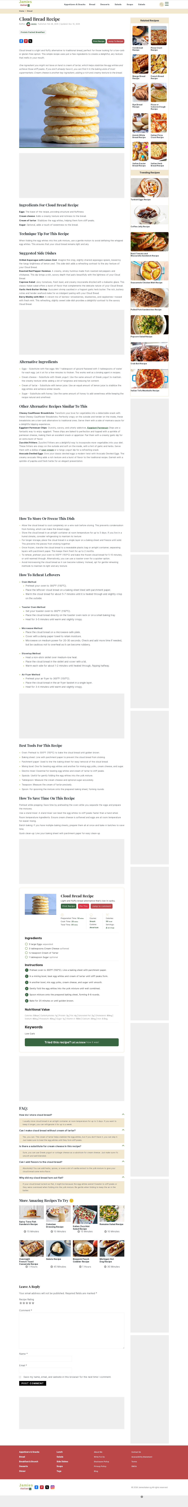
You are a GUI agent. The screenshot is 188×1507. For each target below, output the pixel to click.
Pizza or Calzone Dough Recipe (158, 107)
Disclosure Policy (101, 1462)
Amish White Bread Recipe (139, 136)
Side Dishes (62, 1461)
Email (23, 1365)
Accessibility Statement (141, 1457)
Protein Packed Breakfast (33, 32)
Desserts (105, 4)
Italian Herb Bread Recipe (157, 164)
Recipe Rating (26, 1299)
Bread (92, 4)
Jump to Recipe (115, 41)
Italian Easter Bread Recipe (139, 164)
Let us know (79, 1042)
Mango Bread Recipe (138, 77)
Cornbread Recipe (137, 49)
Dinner (22, 1471)
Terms (134, 1462)
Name (23, 1353)
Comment (25, 1310)
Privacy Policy (100, 1466)
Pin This (84, 906)
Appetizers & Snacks (75, 4)
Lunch (60, 1452)
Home (21, 11)
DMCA (134, 1466)
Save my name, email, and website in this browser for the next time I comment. (67, 1377)
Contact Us (136, 1452)
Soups (130, 4)
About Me (98, 1452)
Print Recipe (98, 41)
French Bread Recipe (157, 77)
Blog (96, 1471)
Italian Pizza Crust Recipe (157, 136)
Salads (118, 4)
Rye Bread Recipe (137, 106)
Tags (59, 1471)
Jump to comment (101, 906)
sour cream (47, 450)
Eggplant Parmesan (97, 427)
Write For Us (99, 1457)
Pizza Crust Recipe (156, 49)
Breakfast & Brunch (28, 1461)
